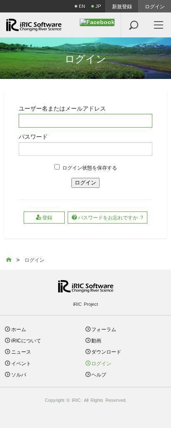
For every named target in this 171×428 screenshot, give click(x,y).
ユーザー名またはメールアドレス (62, 108)
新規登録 (122, 6)
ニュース (21, 351)
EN (82, 6)
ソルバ (18, 374)
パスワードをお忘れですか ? (110, 217)
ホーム (18, 329)
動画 (96, 340)
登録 (47, 217)
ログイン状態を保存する (89, 167)
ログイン (155, 6)
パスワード (33, 136)
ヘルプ (98, 374)
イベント (21, 363)
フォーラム (103, 329)
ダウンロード (106, 351)
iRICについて (26, 340)
